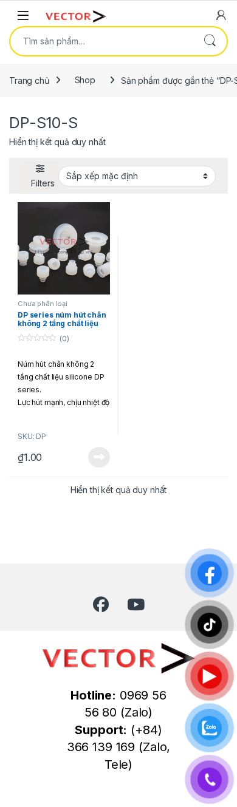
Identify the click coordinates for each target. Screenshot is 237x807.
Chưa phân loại (42, 303)
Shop (85, 80)
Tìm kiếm (210, 41)
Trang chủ (29, 80)
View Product (94, 457)
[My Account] (221, 15)
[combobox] (101, 41)
